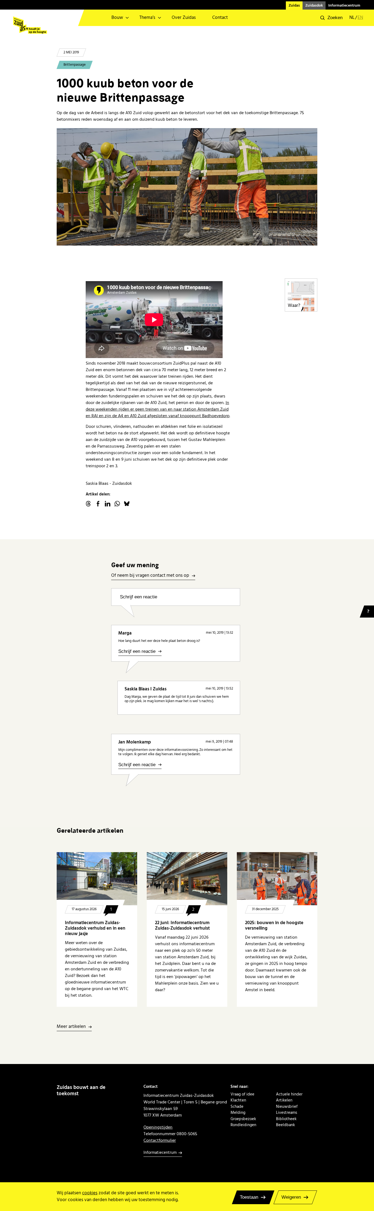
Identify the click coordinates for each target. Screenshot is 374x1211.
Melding (238, 1112)
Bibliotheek (286, 1119)
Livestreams (286, 1112)
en (360, 18)
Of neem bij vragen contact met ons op (150, 576)
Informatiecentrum (344, 5)
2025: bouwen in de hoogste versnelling (274, 926)
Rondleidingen (243, 1125)
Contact (220, 18)
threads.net (88, 503)
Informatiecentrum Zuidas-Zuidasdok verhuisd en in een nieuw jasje (95, 928)
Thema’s (147, 18)
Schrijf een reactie (138, 596)
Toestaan (249, 1197)
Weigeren (291, 1197)
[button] (331, 18)
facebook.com (98, 503)
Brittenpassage (75, 64)
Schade (237, 1106)
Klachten (238, 1100)
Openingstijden (157, 1127)
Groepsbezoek (243, 1119)
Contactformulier (159, 1140)
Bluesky (127, 503)
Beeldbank (285, 1125)
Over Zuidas (184, 18)
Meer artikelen (71, 1027)
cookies (89, 1193)
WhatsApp (117, 503)
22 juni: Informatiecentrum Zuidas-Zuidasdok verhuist (182, 926)
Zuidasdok (314, 5)
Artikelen (284, 1100)
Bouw (117, 18)
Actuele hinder (289, 1094)
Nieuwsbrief (287, 1106)
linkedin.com (107, 503)
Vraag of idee (242, 1094)
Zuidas (294, 5)
